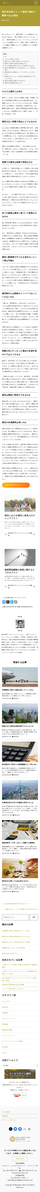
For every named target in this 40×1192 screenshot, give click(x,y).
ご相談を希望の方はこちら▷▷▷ (16, 485)
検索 (34, 917)
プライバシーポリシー (9, 1120)
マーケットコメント (8, 1035)
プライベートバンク (8, 1018)
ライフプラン (6, 1001)
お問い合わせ (20, 1158)
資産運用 (5, 1013)
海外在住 (6, 20)
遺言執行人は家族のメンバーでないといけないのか (20, 73)
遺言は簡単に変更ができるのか (15, 80)
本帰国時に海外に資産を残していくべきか (16, 931)
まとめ (4, 1052)
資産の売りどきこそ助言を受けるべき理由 (16, 942)
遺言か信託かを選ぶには (10, 953)
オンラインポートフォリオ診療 (12, 1041)
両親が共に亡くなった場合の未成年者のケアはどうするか (20, 77)
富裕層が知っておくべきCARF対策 (13, 948)
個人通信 (5, 1047)
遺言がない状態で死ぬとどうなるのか (17, 61)
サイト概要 (5, 1112)
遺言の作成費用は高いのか (13, 83)
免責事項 (5, 1116)
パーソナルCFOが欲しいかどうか (13, 989)
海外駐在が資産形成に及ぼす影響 (13, 984)
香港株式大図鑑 (7, 1030)
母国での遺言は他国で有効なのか (16, 63)
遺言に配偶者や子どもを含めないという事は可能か (20, 69)
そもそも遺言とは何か (12, 59)
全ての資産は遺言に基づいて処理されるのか (19, 65)
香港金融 (5, 1024)
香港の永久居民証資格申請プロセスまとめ (16, 936)
